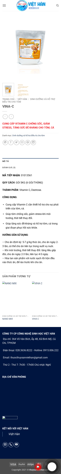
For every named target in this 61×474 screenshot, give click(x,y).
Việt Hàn (14, 434)
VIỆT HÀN (22, 99)
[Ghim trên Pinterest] (27, 142)
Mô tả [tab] (5, 161)
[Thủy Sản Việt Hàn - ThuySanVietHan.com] (30, 5)
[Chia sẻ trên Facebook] (10, 142)
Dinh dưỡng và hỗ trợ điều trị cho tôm (28, 135)
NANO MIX (7, 319)
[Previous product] (11, 116)
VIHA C (35, 319)
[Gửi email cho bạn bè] (22, 142)
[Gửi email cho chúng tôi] (5, 444)
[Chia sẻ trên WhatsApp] (5, 142)
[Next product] (5, 116)
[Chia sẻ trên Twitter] (16, 142)
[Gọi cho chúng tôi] (10, 444)
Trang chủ (8, 99)
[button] (4, 5)
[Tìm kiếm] (57, 5)
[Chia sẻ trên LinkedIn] (33, 142)
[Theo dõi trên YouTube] (16, 444)
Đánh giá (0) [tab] (8, 167)
